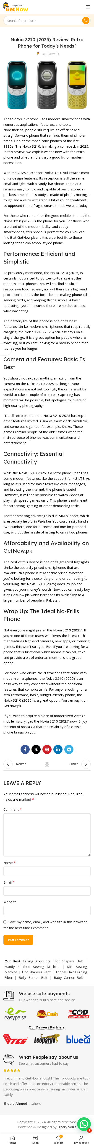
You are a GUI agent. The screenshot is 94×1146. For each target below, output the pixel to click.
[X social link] (36, 749)
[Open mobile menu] (88, 6)
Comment (12, 809)
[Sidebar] (5, 349)
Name (9, 862)
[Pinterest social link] (47, 749)
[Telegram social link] (68, 749)
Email (9, 882)
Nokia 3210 (31, 146)
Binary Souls (66, 1127)
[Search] (85, 20)
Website (10, 902)
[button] (84, 1124)
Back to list (47, 764)
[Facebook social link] (25, 749)
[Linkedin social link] (58, 749)
